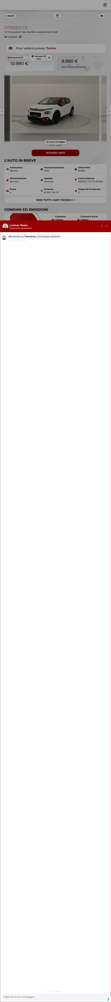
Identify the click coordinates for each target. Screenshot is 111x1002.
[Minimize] (106, 226)
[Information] (102, 226)
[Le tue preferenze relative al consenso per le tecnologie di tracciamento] (108, 999)
